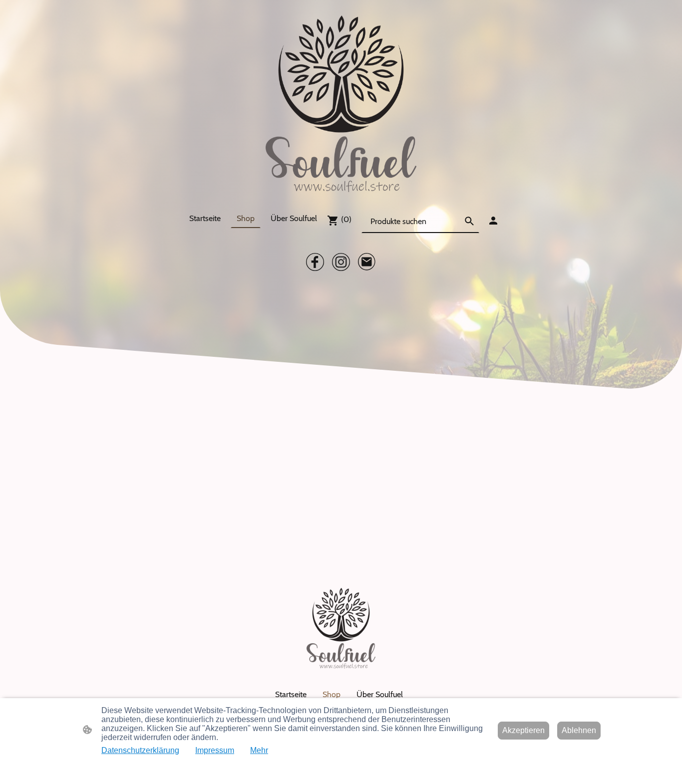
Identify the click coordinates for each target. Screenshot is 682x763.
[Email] (367, 262)
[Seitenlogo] (341, 103)
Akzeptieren (523, 730)
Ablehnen (579, 730)
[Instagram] (341, 262)
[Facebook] (315, 262)
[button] (469, 221)
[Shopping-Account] (493, 221)
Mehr (259, 750)
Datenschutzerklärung (140, 750)
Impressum (214, 750)
